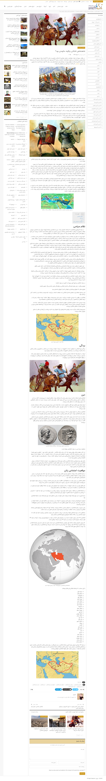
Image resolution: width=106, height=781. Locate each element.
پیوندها (65, 1)
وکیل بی (13, 237)
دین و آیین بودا (97, 102)
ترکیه (98, 68)
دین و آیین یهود (97, 127)
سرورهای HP (12, 204)
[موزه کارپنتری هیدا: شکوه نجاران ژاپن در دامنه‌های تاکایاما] (24, 40)
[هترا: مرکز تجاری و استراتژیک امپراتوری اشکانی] (39, 721)
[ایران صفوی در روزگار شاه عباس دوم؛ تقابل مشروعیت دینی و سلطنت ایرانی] (7, 99)
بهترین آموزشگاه (22, 155)
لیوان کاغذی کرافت (21, 224)
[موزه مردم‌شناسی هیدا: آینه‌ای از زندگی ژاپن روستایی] (24, 33)
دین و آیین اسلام (97, 99)
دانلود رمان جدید (11, 181)
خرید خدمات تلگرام (21, 178)
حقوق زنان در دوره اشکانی (51, 684)
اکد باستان (97, 53)
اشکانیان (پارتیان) (81, 47)
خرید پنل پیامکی (21, 175)
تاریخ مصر (39, 6)
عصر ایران (79, 682)
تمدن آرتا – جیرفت (95, 22)
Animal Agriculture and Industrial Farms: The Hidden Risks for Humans (20, 127)
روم (98, 93)
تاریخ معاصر (31, 6)
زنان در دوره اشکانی (36, 684)
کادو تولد (13, 215)
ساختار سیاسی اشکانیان (80, 686)
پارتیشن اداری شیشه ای (20, 164)
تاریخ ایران (98, 19)
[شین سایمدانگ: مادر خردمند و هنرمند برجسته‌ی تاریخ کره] (7, 112)
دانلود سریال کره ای (11, 184)
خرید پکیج (12, 172)
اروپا (50, 6)
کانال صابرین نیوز (21, 221)
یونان (98, 90)
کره (98, 74)
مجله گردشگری (18, 6)
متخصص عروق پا (11, 229)
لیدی (98, 96)
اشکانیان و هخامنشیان (77, 684)
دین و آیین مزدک (97, 115)
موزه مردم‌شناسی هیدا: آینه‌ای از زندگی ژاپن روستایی (13, 32)
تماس (47, 1)
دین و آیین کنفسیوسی (96, 108)
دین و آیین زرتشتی (96, 105)
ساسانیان (97, 37)
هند (98, 78)
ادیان (25, 6)
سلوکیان (97, 34)
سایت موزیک (60, 1)
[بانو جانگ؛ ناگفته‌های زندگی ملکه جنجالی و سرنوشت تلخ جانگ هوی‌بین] (7, 80)
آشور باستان (97, 50)
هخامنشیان (69, 98)
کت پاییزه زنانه (12, 221)
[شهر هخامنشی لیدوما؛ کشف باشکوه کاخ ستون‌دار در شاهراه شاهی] (7, 67)
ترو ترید (23, 169)
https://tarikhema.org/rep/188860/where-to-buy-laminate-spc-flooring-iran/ (16, 134)
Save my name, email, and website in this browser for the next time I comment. (66, 770)
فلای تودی (23, 215)
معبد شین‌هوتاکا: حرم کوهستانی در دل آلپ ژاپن (12, 53)
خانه (91, 1)
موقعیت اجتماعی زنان (77, 222)
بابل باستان (97, 56)
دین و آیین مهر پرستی (96, 121)
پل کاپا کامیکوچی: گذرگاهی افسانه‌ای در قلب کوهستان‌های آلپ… (13, 46)
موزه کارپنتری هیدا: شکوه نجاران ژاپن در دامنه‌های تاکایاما (12, 38)
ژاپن (98, 71)
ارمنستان (97, 84)
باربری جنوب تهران (21, 149)
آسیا (54, 6)
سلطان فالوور (22, 207)
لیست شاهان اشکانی (72, 686)
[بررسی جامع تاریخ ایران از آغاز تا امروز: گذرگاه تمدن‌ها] (75, 721)
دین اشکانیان (43, 684)
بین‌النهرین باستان (97, 44)
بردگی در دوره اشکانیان (69, 684)
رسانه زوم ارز (22, 204)
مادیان (98, 28)
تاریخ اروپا (98, 87)
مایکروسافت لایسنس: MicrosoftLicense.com (10, 225)
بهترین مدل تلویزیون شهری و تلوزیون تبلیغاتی (20, 160)
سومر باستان (96, 47)
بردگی (81, 218)
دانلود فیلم (23, 187)
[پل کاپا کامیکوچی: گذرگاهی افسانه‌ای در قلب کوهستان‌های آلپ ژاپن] (24, 46)
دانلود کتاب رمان (11, 187)
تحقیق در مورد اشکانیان (60, 684)
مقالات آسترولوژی (21, 232)
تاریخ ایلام (97, 25)
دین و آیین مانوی (97, 111)
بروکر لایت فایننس (11, 152)
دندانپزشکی (12, 190)
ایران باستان (60, 6)
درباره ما (87, 1)
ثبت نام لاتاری (12, 169)
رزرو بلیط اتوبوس (11, 200)
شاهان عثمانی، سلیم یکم (37, 707)
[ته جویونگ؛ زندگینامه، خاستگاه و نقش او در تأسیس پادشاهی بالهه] (7, 73)
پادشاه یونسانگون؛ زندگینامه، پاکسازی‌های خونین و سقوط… (13, 25)
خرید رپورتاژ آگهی (52, 1)
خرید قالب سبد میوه (21, 181)
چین (98, 65)
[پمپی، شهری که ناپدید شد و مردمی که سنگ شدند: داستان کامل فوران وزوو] (7, 106)
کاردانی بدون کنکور (21, 218)
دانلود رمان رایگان (21, 184)
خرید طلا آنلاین (11, 178)
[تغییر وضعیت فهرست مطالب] (81, 214)
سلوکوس (77, 64)
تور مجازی (70, 1)
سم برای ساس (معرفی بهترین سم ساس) (10, 208)
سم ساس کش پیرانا (21, 212)
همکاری (83, 1)
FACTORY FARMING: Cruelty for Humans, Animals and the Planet (10, 127)
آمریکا (45, 6)
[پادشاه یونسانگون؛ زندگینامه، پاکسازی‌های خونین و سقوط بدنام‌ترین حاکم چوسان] (24, 26)
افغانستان (97, 81)
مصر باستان (98, 59)
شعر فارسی (9, 6)
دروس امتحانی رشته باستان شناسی (21, 191)
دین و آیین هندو (97, 124)
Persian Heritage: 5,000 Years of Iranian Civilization (10, 134)
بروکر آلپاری (23, 152)
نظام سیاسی (79, 216)
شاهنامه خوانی (11, 212)
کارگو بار (13, 218)
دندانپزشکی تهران (21, 195)
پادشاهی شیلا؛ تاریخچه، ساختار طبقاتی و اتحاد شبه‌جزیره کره (13, 19)
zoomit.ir (13, 139)
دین (81, 220)
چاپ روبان (23, 172)
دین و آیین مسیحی (96, 118)
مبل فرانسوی (22, 229)
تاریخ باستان (80, 716)
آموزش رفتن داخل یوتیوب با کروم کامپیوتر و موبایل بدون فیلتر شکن (71, 707)
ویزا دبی (23, 241)
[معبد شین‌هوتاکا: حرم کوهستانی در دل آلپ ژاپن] (24, 54)
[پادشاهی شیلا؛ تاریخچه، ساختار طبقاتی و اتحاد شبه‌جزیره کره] (24, 20)
